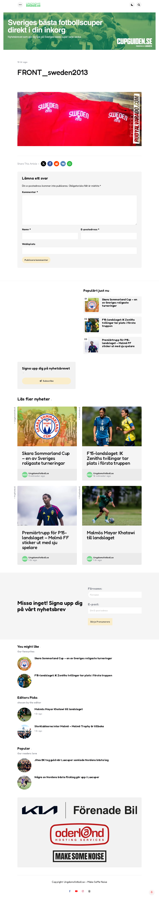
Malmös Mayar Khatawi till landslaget (111, 535)
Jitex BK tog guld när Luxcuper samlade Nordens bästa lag (71, 760)
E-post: (93, 604)
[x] (43, 163)
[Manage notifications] (151, 892)
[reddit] (56, 163)
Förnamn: (95, 588)
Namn (26, 229)
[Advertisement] (46, 310)
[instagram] (82, 891)
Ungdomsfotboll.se (38, 473)
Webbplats (28, 244)
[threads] (89, 891)
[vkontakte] (63, 163)
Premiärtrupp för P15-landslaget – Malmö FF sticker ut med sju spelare (118, 343)
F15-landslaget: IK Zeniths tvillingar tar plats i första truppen (118, 322)
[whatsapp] (69, 163)
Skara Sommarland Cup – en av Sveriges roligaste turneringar (119, 302)
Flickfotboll (79, 412)
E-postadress (90, 229)
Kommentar (30, 192)
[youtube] (76, 891)
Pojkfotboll (15, 491)
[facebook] (50, 163)
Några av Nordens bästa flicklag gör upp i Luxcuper (66, 777)
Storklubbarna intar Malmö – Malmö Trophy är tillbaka (69, 726)
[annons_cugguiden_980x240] (79, 31)
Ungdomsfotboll (15, 414)
